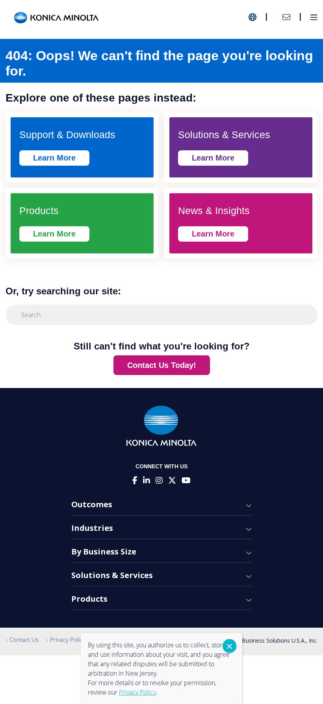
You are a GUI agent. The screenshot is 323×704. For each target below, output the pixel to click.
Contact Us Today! (161, 365)
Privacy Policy (67, 639)
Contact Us (24, 639)
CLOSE (229, 646)
